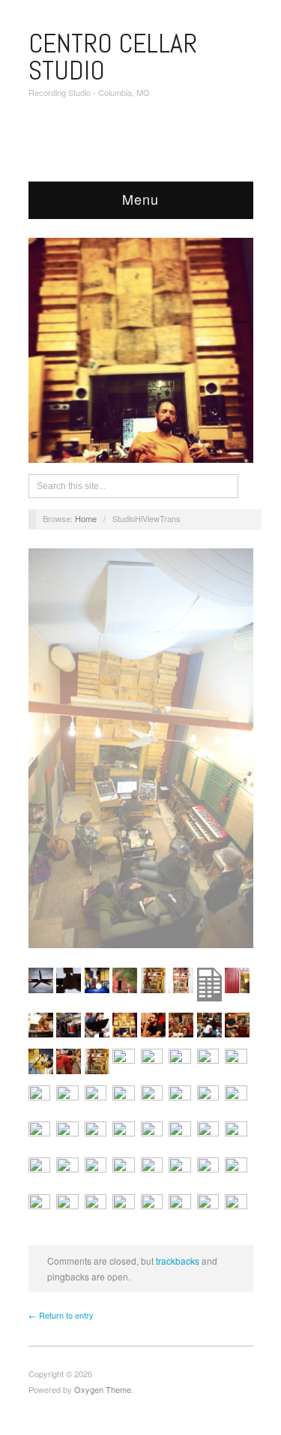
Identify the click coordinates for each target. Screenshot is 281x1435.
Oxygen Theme (102, 1389)
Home (86, 518)
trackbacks (177, 1260)
